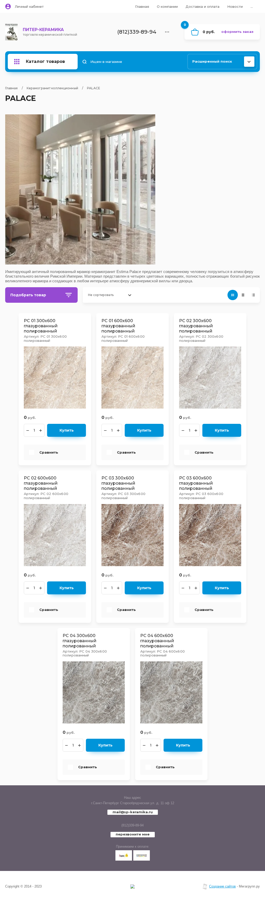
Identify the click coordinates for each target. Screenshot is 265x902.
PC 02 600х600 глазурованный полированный (41, 483)
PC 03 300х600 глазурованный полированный (118, 483)
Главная (142, 6)
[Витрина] (232, 295)
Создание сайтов (222, 886)
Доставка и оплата (202, 6)
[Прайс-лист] (253, 295)
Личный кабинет (29, 6)
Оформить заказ (237, 31)
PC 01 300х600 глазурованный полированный (41, 326)
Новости (235, 6)
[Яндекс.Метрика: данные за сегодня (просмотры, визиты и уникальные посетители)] (132, 886)
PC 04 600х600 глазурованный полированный (157, 640)
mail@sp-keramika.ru (133, 812)
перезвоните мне (133, 834)
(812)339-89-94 (132, 825)
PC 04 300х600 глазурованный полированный (80, 640)
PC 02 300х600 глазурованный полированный (196, 326)
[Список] (243, 295)
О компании (167, 6)
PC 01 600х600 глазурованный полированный (118, 326)
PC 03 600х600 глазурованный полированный (196, 483)
